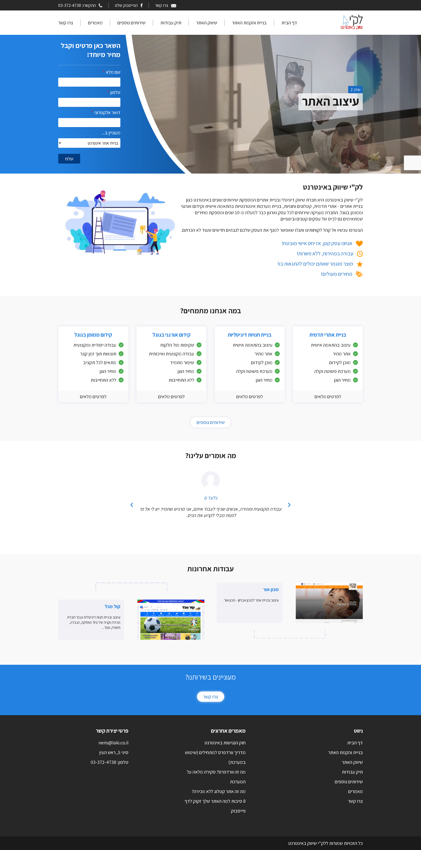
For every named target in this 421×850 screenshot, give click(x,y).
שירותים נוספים (131, 22)
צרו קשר (161, 5)
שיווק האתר (206, 22)
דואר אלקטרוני (105, 112)
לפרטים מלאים (328, 396)
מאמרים (95, 22)
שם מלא (111, 72)
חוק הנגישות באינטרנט (225, 742)
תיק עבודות (170, 22)
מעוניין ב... (111, 132)
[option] (253, 72)
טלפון (113, 92)
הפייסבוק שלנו (126, 5)
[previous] (132, 504)
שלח (69, 159)
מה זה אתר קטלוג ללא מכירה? (219, 791)
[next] (289, 504)
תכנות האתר (329, 101)
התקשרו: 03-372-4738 (77, 5)
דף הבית (289, 22)
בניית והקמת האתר (249, 22)
